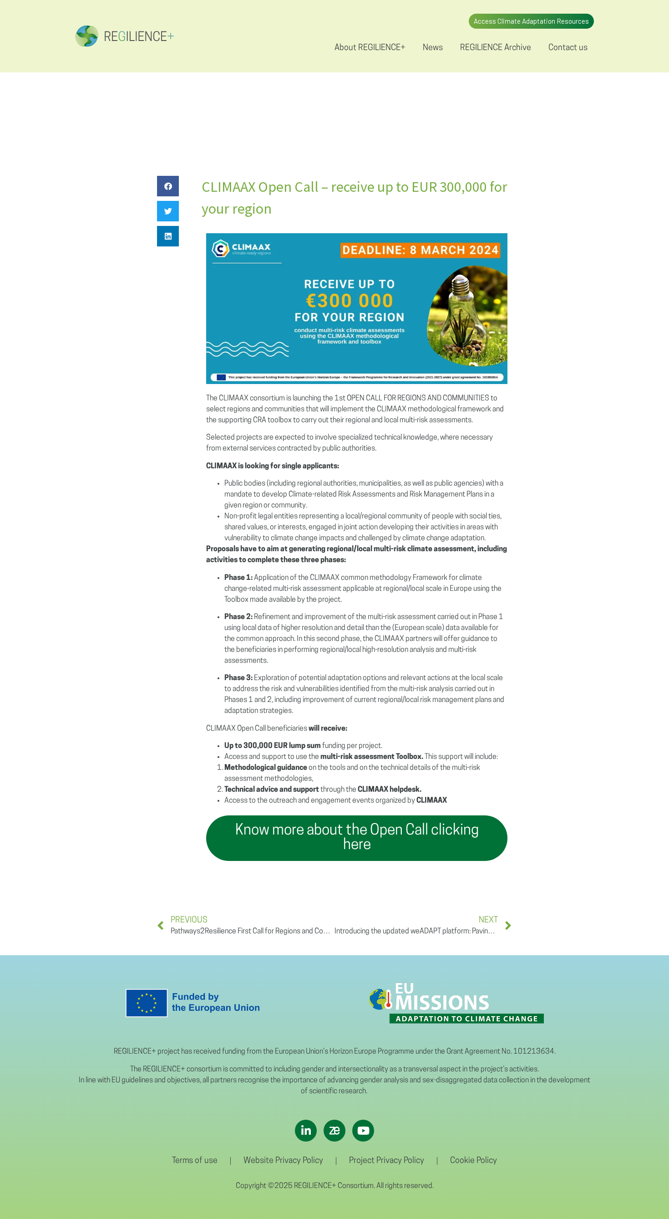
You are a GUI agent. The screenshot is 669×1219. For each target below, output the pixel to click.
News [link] (433, 48)
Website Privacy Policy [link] (283, 1161)
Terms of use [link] (195, 1161)
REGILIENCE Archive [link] (495, 48)
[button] (168, 186)
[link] (124, 36)
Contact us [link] (568, 48)
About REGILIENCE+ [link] (369, 48)
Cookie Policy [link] (473, 1161)
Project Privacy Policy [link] (386, 1161)
